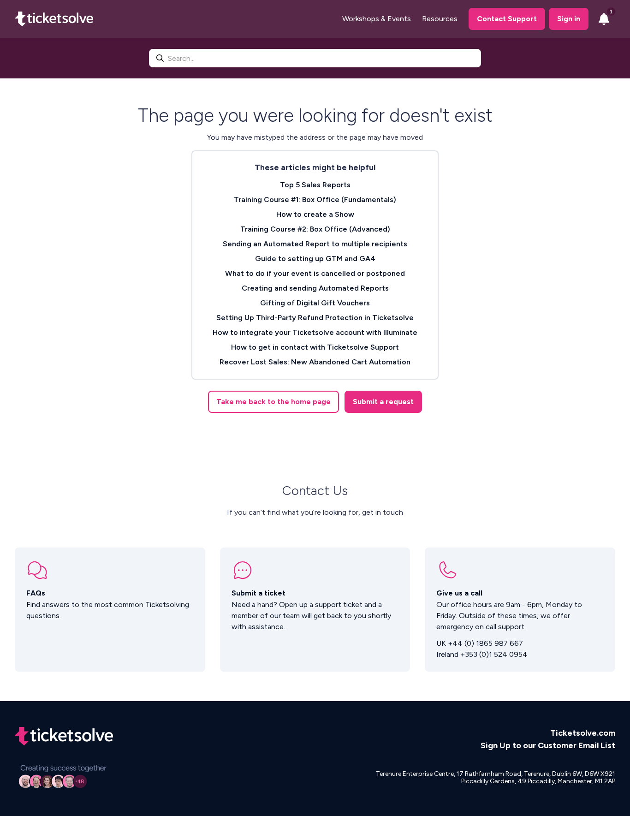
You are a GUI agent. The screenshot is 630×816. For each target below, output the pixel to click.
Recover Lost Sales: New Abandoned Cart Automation (315, 361)
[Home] (54, 19)
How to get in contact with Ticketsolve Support (315, 347)
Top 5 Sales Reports (315, 184)
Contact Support (507, 18)
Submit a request (383, 401)
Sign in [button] (568, 18)
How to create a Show (315, 214)
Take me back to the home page (273, 401)
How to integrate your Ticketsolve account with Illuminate (315, 332)
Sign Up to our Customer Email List (548, 745)
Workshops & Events (376, 18)
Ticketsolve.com (582, 733)
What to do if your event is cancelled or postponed (315, 273)
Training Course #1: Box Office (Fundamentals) (315, 199)
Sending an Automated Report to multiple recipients (315, 243)
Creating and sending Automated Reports (315, 288)
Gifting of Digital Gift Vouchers (315, 302)
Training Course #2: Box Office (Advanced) (315, 229)
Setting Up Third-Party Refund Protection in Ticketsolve (315, 317)
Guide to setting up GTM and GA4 (315, 258)
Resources (440, 18)
